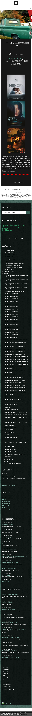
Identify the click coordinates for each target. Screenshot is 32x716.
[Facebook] (9, 238)
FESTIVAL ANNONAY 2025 (11, 337)
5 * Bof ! (6, 261)
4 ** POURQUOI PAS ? (9, 259)
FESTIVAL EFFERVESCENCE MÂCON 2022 (15, 390)
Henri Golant (5, 505)
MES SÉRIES (7, 461)
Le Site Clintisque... (6, 473)
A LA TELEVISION (9, 429)
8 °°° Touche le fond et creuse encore (13, 267)
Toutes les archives (8, 689)
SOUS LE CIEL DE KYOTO (9, 550)
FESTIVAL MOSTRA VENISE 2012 (13, 397)
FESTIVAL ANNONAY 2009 (11, 298)
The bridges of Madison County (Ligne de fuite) (13, 478)
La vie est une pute (8, 459)
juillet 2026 (6, 669)
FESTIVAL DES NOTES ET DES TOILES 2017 (16, 340)
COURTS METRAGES (9, 271)
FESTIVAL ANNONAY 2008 (11, 296)
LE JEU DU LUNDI (9, 446)
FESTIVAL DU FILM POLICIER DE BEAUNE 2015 (16, 359)
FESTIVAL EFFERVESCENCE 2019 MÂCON (15, 380)
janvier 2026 (6, 682)
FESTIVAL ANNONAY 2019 (11, 324)
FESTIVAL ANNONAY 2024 (11, 334)
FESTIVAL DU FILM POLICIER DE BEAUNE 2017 (16, 364)
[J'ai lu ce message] (30, 712)
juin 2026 (5, 671)
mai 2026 (5, 673)
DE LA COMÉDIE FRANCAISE (10, 562)
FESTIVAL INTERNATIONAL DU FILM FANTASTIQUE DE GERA (16, 393)
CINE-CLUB (8, 435)
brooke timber (15, 195)
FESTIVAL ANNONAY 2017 (11, 319)
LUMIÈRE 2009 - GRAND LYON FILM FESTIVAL (16, 417)
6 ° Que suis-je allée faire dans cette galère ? (14, 263)
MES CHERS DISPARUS (10, 451)
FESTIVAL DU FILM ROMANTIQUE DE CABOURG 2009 (15, 371)
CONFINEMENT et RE (9, 269)
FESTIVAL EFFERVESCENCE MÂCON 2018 (15, 387)
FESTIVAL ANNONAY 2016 (11, 316)
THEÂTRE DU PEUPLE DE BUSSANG (12, 463)
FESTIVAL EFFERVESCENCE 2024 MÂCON (15, 382)
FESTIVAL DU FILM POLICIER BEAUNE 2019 (15, 354)
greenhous (9, 196)
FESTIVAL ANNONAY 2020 (11, 327)
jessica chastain (26, 194)
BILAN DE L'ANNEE (9, 432)
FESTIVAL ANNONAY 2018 (11, 322)
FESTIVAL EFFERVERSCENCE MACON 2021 (15, 375)
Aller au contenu (6, 1)
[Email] (16, 3)
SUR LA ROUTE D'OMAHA (9, 568)
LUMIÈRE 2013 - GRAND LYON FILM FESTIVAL (16, 420)
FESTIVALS (6, 273)
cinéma (19, 194)
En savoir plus (19, 714)
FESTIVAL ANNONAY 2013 (11, 309)
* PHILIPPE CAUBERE (9, 250)
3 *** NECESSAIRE (8, 257)
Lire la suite (18, 182)
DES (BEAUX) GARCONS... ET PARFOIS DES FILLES (15, 443)
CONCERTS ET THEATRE (11, 437)
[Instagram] (16, 238)
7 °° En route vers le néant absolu (12, 265)
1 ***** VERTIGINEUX (9, 252)
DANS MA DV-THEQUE (10, 440)
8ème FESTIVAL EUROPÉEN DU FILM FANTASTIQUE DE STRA (16, 284)
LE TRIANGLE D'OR (7, 524)
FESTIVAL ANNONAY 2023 (11, 332)
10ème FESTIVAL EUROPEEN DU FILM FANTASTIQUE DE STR (16, 276)
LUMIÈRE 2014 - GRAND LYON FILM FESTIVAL (16, 422)
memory (7, 194)
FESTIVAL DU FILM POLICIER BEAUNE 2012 (15, 346)
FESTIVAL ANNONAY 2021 (11, 329)
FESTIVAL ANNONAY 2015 (11, 314)
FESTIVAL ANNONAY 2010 (11, 301)
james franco (13, 194)
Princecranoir (5, 637)
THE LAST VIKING (7, 537)
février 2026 (6, 680)
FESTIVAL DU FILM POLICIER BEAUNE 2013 (15, 349)
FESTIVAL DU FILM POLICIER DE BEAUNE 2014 (16, 356)
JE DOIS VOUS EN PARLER (10, 428)
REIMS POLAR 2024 (10, 425)
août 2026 (5, 667)
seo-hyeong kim (23, 196)
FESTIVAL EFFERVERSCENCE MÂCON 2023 (15, 377)
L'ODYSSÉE (5, 543)
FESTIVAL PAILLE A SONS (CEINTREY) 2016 (15, 402)
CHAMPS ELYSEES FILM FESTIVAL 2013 (14, 291)
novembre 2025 (7, 686)
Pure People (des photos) (8, 476)
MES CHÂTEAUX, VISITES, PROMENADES (15, 454)
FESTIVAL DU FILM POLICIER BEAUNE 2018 (15, 351)
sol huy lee (15, 196)
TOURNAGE (8, 457)
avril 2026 (5, 675)
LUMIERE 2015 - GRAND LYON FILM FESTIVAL (16, 412)
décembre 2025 (7, 684)
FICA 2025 (7, 407)
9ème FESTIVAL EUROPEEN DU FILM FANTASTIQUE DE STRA (16, 288)
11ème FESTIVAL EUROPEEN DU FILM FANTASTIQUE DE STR (16, 279)
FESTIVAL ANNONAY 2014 (11, 311)
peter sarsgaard (5, 195)
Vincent (4, 629)
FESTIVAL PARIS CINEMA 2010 (12, 404)
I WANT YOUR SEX (7, 531)
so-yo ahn (19, 197)
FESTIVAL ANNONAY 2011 (11, 304)
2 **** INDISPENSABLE (16, 189)
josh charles (23, 195)
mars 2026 (6, 677)
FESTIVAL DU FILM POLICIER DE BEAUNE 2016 (16, 361)
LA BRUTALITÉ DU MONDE (16, 62)
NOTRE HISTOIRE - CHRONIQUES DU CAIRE (14, 556)
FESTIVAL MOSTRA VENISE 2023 (13, 399)
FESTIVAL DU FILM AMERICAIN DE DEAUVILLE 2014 (16, 343)
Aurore (4, 594)
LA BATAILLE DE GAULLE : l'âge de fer (17, 629)
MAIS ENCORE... (6, 581)
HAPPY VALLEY (6, 575)
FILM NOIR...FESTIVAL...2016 (12, 409)
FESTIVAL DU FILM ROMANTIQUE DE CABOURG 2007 (15, 367)
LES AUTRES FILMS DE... (11, 449)
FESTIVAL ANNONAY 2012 (11, 306)
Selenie (4, 622)
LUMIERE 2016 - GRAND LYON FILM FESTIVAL (16, 415)
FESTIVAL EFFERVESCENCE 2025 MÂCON (15, 385)
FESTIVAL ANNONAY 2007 (11, 293)
